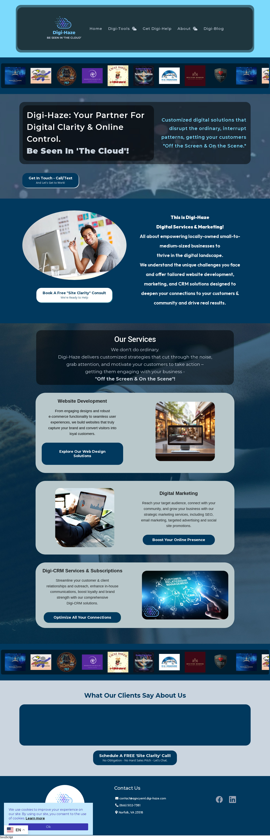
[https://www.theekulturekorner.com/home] (181, 75)
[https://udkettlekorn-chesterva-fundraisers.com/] (104, 75)
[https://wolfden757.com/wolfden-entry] (52, 75)
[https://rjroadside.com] (155, 76)
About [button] (184, 28)
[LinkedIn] (232, 799)
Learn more (35, 818)
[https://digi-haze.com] (64, 29)
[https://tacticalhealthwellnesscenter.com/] (206, 75)
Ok (48, 827)
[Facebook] (219, 799)
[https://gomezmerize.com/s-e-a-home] (129, 75)
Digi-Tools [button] (119, 28)
